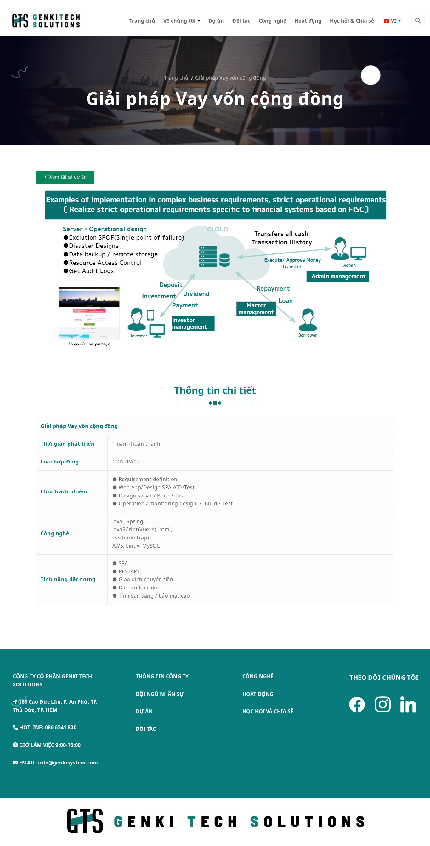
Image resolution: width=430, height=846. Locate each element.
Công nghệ (272, 20)
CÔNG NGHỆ (258, 676)
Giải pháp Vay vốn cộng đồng (230, 77)
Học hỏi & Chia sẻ (352, 20)
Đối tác (241, 20)
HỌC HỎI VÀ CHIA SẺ (267, 711)
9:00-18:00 (68, 744)
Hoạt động (308, 20)
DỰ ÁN (144, 711)
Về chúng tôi (179, 20)
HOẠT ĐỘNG (258, 693)
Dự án (216, 20)
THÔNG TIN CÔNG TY (162, 676)
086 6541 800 (60, 727)
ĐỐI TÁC (146, 728)
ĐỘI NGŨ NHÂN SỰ (160, 693)
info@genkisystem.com (68, 762)
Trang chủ (142, 20)
